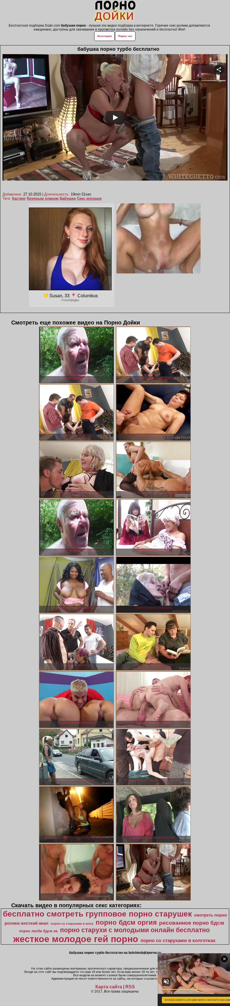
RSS (130, 986)
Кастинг (19, 198)
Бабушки (68, 198)
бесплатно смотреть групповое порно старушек (97, 914)
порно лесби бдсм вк (38, 931)
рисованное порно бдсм (191, 923)
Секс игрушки (89, 198)
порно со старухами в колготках (178, 940)
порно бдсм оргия (126, 922)
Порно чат (125, 36)
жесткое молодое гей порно (75, 939)
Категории (104, 36)
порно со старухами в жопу (72, 923)
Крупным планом (43, 198)
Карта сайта (108, 986)
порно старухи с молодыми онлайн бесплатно (135, 930)
